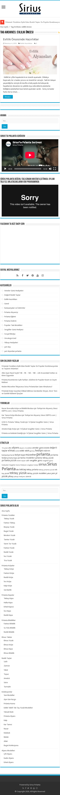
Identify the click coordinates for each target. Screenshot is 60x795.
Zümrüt (7, 666)
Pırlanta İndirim (10, 321)
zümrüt (28, 476)
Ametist (7, 678)
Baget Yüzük (9, 531)
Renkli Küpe (8, 615)
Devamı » (8, 97)
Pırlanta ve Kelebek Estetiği (12, 433)
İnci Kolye (7, 581)
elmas (11, 450)
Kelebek (7, 733)
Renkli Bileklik (9, 632)
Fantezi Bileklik (9, 624)
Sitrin (6, 682)
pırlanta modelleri (26, 458)
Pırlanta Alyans (9, 716)
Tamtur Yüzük (9, 539)
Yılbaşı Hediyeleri (11, 342)
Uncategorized (10, 338)
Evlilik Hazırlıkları (26, 43)
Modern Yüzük (9, 535)
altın (10, 448)
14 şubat (5, 448)
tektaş (22, 469)
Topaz (6, 674)
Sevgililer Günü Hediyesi (13, 330)
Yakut (6, 670)
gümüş (32, 451)
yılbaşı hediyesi (19, 477)
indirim (46, 450)
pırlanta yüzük (9, 460)
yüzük (5, 476)
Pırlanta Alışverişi (11, 312)
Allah (6, 741)
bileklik (46, 448)
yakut (49, 473)
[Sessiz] (50, 168)
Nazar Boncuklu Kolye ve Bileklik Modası (17, 408)
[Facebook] (22, 275)
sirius (43, 464)
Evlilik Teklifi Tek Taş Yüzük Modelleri (18, 708)
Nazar (6, 729)
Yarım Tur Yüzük (10, 544)
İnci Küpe (7, 611)
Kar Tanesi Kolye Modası (11, 415)
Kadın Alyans (9, 758)
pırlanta (43, 454)
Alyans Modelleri (8, 751)
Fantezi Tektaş (9, 523)
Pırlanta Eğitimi (10, 317)
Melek (6, 737)
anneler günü (38, 448)
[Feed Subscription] (59, 32)
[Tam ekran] (54, 168)
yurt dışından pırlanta (12, 351)
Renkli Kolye (8, 577)
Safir (6, 662)
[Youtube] (37, 275)
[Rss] (17, 275)
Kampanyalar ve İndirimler (14, 308)
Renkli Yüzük (8, 552)
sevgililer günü (36, 460)
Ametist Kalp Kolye (9, 429)
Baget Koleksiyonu (11, 745)
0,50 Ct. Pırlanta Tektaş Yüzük (13, 422)
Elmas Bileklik (9, 653)
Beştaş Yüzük (9, 527)
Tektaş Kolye (9, 569)
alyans (15, 447)
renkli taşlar (21, 461)
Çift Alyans (8, 754)
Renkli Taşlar (7, 658)
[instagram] (42, 275)
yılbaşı (10, 476)
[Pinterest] (32, 275)
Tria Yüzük (8, 560)
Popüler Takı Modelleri (13, 325)
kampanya (6, 455)
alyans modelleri (26, 448)
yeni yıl (54, 473)
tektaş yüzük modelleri (36, 473)
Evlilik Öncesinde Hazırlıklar (21, 39)
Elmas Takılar (7, 637)
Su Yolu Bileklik (9, 628)
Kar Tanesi (8, 724)
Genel (6, 304)
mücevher (31, 454)
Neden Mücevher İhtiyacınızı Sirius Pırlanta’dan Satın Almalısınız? (27, 387)
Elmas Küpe (8, 649)
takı (17, 469)
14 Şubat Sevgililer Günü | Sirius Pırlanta (36, 429)
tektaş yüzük (18, 473)
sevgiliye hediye (32, 465)
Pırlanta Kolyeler (8, 566)
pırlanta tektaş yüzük (45, 458)
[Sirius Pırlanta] (30, 8)
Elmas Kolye (8, 645)
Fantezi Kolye (9, 573)
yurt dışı (7, 347)
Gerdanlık (7, 590)
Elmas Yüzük (8, 640)
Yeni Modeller (9, 695)
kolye (17, 455)
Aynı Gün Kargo (10, 699)
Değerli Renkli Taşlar (12, 295)
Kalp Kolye (8, 586)
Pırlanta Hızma (9, 704)
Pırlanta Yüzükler (8, 515)
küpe (23, 455)
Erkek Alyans (9, 762)
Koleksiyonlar (7, 692)
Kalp (5, 720)
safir (27, 461)
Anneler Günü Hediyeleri (13, 291)
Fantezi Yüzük (9, 548)
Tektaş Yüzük (9, 519)
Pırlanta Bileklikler (9, 620)
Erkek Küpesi (9, 607)
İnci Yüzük (8, 556)
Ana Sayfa (4, 27)
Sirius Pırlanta (35, 785)
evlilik (17, 451)
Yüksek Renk (8, 712)
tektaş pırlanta (32, 469)
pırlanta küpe (12, 458)
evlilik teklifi (24, 451)
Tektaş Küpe (9, 598)
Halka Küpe (8, 603)
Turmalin (7, 687)
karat (12, 455)
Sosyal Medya (9, 334)
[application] (30, 155)
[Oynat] (5, 168)
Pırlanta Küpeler (8, 595)
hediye (39, 450)
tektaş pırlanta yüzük (46, 470)
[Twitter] (27, 275)
